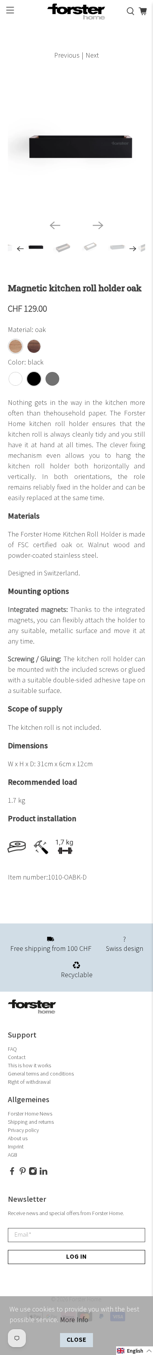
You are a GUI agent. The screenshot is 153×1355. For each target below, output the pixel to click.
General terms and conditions (41, 1073)
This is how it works (29, 1065)
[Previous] (55, 225)
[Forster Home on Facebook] (12, 1173)
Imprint (16, 1146)
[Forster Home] (76, 11)
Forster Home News (30, 1113)
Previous (67, 55)
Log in (76, 1257)
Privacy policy (23, 1130)
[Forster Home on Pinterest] (22, 1173)
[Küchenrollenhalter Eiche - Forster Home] (77, 145)
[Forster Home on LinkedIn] (43, 1173)
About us (17, 1138)
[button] (134, 1350)
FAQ (12, 1049)
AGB (12, 1155)
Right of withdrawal (29, 1082)
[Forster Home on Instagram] (33, 1173)
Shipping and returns (31, 1122)
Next (92, 55)
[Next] (98, 225)
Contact (17, 1057)
